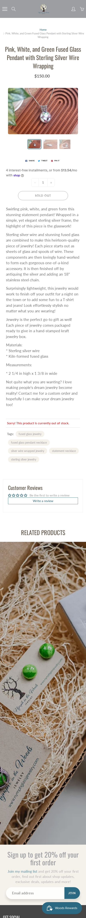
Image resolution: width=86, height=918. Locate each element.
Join (72, 893)
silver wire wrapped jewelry (27, 451)
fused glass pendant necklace (29, 442)
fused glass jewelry (30, 434)
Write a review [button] (43, 501)
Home (43, 29)
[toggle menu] (4, 9)
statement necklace (64, 451)
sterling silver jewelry (23, 459)
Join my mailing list (22, 871)
